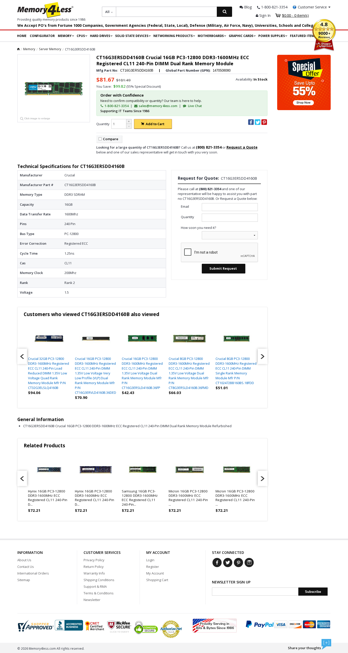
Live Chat (194, 106)
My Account (155, 573)
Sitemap (23, 580)
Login (150, 560)
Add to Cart (155, 124)
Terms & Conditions (99, 593)
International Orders (33, 573)
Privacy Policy (94, 560)
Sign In (264, 15)
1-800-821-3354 (116, 106)
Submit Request (223, 268)
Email (185, 206)
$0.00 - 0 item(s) (295, 15)
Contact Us (25, 566)
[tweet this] (258, 122)
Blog (247, 7)
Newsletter (92, 599)
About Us (24, 560)
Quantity (103, 124)
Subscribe (313, 592)
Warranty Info (94, 573)
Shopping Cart (157, 580)
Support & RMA (95, 586)
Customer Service (312, 7)
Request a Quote (242, 147)
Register (152, 566)
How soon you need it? (198, 227)
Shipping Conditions (99, 580)
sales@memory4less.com (158, 106)
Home (21, 36)
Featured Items (303, 36)
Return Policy (94, 566)
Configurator (42, 36)
